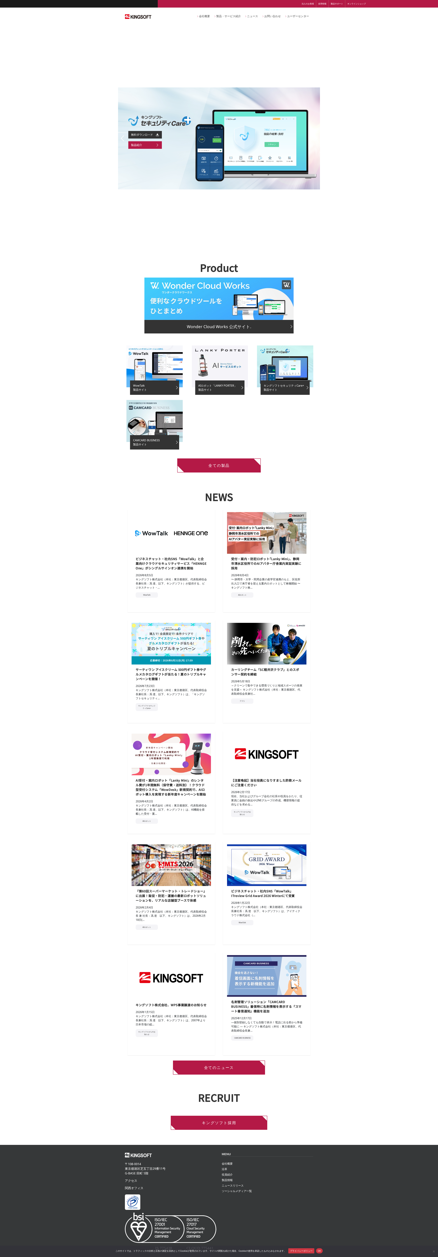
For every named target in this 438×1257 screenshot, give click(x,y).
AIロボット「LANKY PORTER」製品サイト (217, 388)
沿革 (224, 1169)
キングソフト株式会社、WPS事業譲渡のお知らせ (171, 1005)
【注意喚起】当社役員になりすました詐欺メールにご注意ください (266, 782)
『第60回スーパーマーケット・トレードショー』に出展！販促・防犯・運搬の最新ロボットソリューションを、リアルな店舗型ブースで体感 (171, 895)
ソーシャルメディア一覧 (237, 1191)
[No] (433, 1251)
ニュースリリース (233, 1185)
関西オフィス (134, 1188)
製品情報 (227, 1180)
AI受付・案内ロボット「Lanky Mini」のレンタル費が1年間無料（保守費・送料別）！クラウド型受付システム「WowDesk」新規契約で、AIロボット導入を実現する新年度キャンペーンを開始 (171, 787)
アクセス (131, 1180)
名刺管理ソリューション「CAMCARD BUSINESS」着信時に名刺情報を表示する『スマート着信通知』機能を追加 (266, 1006)
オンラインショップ (356, 3)
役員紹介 (227, 1174)
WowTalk (146, 595)
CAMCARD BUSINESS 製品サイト (146, 442)
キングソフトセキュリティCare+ (146, 706)
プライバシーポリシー (301, 1250)
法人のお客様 (308, 3)
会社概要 (227, 1163)
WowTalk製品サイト (140, 388)
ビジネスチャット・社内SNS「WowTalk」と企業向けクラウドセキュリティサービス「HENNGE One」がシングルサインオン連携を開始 (171, 563)
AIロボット (242, 595)
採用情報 (322, 3)
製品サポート (337, 3)
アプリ (242, 701)
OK (319, 1250)
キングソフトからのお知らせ (242, 813)
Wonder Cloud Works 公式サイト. (219, 326)
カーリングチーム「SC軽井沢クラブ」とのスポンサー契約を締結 (265, 671)
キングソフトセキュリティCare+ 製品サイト (284, 388)
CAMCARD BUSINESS (242, 1038)
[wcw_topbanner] (218, 299)
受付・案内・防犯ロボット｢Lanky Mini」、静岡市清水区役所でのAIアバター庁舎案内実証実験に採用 (266, 563)
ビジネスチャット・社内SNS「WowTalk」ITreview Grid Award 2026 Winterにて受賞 (263, 893)
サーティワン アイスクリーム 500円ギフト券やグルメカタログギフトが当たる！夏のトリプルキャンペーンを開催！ (171, 674)
